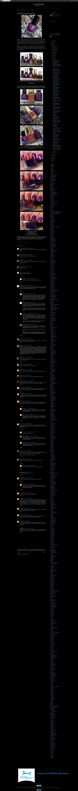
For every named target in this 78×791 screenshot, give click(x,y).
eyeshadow (52, 340)
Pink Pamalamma (26, 436)
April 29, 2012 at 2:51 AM (26, 514)
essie (51, 331)
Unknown (21, 477)
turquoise (51, 725)
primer (51, 609)
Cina (51, 264)
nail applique (52, 529)
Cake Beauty (52, 245)
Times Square (52, 711)
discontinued (52, 312)
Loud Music (52, 481)
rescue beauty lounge (54, 632)
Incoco (51, 418)
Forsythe (51, 358)
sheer (51, 658)
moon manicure (53, 521)
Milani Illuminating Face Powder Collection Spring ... (56, 104)
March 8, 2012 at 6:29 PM (31, 408)
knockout (51, 442)
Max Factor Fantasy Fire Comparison (26, 13)
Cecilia (21, 387)
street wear (52, 689)
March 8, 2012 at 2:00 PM (31, 293)
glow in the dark (53, 383)
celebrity (51, 251)
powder (51, 601)
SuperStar (52, 698)
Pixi (51, 597)
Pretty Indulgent (53, 605)
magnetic (51, 489)
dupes (51, 321)
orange (51, 569)
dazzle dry (52, 298)
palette (51, 579)
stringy (51, 690)
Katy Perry (52, 438)
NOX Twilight (52, 556)
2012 (52, 45)
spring (51, 682)
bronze (51, 232)
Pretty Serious (52, 606)
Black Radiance (53, 214)
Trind (51, 722)
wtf (50, 753)
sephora (51, 654)
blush (51, 219)
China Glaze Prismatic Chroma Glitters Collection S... (56, 118)
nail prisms (52, 534)
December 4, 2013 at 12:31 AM (30, 465)
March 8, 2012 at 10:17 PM (26, 423)
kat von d (52, 437)
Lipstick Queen (52, 476)
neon (51, 543)
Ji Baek (51, 432)
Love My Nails (52, 482)
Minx (51, 513)
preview (51, 607)
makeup (51, 491)
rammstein (52, 620)
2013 (52, 43)
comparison (52, 278)
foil (50, 357)
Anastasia (52, 171)
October (54, 49)
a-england (52, 165)
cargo (51, 249)
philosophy (52, 589)
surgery (51, 699)
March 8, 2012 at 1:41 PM (27, 266)
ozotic (51, 578)
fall (50, 347)
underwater (52, 730)
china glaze (52, 260)
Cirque (51, 267)
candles (51, 247)
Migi (51, 509)
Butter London (52, 241)
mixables (51, 517)
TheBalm (51, 709)
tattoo (51, 702)
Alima (51, 169)
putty (51, 615)
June (53, 55)
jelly (51, 427)
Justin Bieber (52, 436)
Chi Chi (51, 259)
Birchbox (51, 207)
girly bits (51, 374)
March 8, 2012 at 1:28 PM (31, 248)
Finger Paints (52, 353)
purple (51, 614)
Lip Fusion (52, 467)
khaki (51, 440)
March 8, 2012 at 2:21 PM (31, 313)
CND (51, 272)
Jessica (51, 429)
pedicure (51, 585)
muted (51, 525)
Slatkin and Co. (53, 664)
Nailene (51, 535)
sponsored (52, 680)
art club (51, 178)
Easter (51, 325)
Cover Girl (52, 289)
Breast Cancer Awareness (54, 227)
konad (51, 445)
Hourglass (52, 415)
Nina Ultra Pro (52, 549)
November (54, 47)
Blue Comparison (55, 68)
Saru (23, 414)
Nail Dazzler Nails (23, 248)
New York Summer (53, 544)
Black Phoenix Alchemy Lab (55, 211)
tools (51, 718)
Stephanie (21, 369)
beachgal (21, 345)
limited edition (52, 464)
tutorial (51, 726)
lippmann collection (53, 473)
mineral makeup (53, 512)
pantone (51, 580)
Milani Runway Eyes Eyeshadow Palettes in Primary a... (56, 98)
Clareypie (21, 254)
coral (51, 286)
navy (51, 542)
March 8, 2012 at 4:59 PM (28, 393)
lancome (51, 454)
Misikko (51, 516)
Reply (21, 251)
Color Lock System (53, 277)
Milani (51, 511)
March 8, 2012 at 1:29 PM (27, 254)
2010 (52, 155)
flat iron (51, 356)
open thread (52, 566)
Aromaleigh (52, 176)
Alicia (21, 514)
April (53, 58)
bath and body (52, 192)
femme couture (52, 351)
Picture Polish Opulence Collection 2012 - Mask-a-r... (56, 65)
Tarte (51, 700)
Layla (51, 460)
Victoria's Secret (53, 739)
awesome (52, 183)
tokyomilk (52, 713)
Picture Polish (52, 592)
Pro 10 (51, 610)
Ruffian (51, 640)
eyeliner (51, 339)
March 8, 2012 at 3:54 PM (27, 364)
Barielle (51, 189)
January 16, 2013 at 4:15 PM (29, 414)
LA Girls (51, 453)
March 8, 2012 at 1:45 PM (25, 272)
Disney (51, 313)
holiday (51, 409)
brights (51, 229)
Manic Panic (52, 494)
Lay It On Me (52, 458)
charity (51, 255)
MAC (51, 486)
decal (51, 300)
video (51, 740)
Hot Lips (51, 413)
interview (51, 424)
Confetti (51, 281)
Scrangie (39, 4)
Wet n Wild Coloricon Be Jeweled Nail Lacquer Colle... (56, 108)
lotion (51, 480)
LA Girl (51, 451)
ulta (51, 729)
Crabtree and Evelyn (53, 290)
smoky (51, 667)
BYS (51, 242)
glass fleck (52, 378)
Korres (51, 446)
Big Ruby (51, 205)
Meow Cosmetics (53, 507)
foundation (52, 360)
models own (52, 518)
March (54, 59)
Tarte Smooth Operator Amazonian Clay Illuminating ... (56, 88)
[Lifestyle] (39, 790)
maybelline (52, 504)
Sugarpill (51, 694)
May (53, 56)
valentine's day (52, 734)
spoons (51, 681)
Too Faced (52, 717)
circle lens (52, 265)
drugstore (52, 318)
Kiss (51, 441)
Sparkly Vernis (25, 324)
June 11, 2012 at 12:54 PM (28, 528)
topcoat (51, 720)
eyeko (51, 338)
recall (51, 624)
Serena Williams (53, 656)
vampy (51, 735)
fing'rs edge (52, 352)
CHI (51, 258)
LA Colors (52, 450)
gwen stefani (52, 392)
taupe (51, 703)
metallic (51, 508)
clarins (51, 269)
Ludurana (51, 485)
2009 (52, 157)
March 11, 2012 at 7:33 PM (27, 498)
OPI (51, 567)
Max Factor (52, 503)
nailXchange (22, 285)
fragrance (52, 361)
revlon (51, 636)
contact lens (52, 282)
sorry (51, 671)
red (50, 625)
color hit (51, 276)
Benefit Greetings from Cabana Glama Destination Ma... (56, 94)
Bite (51, 209)
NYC (51, 560)
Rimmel (51, 638)
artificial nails (52, 180)
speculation (52, 677)
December (54, 46)
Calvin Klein (52, 246)
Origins (51, 571)
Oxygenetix (52, 576)
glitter (51, 379)
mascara (51, 495)
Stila (51, 687)
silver (51, 659)
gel (50, 373)
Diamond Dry (52, 309)
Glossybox (52, 382)
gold (51, 384)
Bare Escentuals (53, 188)
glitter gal (51, 380)
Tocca (51, 712)
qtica (51, 616)
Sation (51, 646)
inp (50, 422)
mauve (51, 500)
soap (51, 668)
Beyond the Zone (53, 203)
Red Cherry (52, 628)
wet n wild (52, 748)
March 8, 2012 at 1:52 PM (28, 285)
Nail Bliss (52, 531)
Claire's (51, 268)
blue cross (52, 218)
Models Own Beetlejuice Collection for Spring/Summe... (56, 62)
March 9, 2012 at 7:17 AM (28, 472)
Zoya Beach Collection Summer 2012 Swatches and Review (56, 80)
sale (51, 642)
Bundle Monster (53, 238)
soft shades (52, 669)
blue (51, 216)
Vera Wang (52, 738)
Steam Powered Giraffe (54, 686)
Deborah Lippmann (53, 299)
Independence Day (53, 419)
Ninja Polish (52, 551)
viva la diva (52, 744)
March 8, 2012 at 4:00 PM (28, 369)
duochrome (52, 320)
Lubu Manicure (52, 484)
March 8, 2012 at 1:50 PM (31, 278)
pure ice (51, 611)
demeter (51, 303)
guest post (52, 391)
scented (51, 650)
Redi (51, 629)
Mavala (51, 502)
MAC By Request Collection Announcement (55, 125)
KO (51, 444)
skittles (51, 663)
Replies (22, 276)
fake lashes (52, 344)
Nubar (51, 557)
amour (51, 170)
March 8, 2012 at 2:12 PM (31, 302)
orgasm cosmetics (53, 570)
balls (51, 187)
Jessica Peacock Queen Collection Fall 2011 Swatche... (56, 111)
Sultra (51, 695)
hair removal (52, 398)
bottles (51, 224)
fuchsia (51, 369)
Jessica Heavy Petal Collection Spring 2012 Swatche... (56, 139)
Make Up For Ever (53, 490)
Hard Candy (52, 402)
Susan (24, 465)
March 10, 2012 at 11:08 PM (32, 442)
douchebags (52, 317)
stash (51, 685)
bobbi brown (52, 220)
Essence (51, 330)
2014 (52, 42)
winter (51, 751)
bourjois (51, 225)
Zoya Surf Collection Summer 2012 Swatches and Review (56, 77)
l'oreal (51, 449)
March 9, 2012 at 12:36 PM (31, 484)
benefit (51, 198)
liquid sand (52, 477)
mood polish (52, 520)
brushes (51, 237)
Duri (51, 322)
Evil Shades (52, 335)
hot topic (51, 414)
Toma (51, 716)
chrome (51, 263)
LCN (51, 462)
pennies (51, 587)
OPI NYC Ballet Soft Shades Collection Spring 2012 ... (55, 84)
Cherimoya (52, 256)
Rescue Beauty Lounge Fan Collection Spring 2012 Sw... (56, 121)
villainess (52, 742)
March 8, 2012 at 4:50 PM (26, 387)
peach (51, 584)
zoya (51, 757)
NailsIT (21, 357)
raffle (51, 619)
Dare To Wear (52, 296)
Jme (20, 375)
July (53, 53)
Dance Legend (52, 295)
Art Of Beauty (52, 179)
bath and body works (53, 193)
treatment (52, 721)
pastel (51, 583)
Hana (51, 401)
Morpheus (52, 522)
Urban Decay (52, 733)
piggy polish (52, 593)
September (54, 50)
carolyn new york (53, 250)
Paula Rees (22, 393)
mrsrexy (21, 266)
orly (51, 574)
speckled (51, 676)
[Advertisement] (39, 764)
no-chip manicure (53, 552)
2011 (52, 154)
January (54, 152)
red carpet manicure (53, 627)
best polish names (53, 201)
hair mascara (52, 397)
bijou (51, 206)
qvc (51, 618)
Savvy (51, 647)
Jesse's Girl (52, 428)
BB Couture (52, 194)
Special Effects (53, 673)
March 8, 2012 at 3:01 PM (32, 324)
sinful (51, 660)
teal (51, 704)
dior (51, 311)
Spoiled (51, 678)
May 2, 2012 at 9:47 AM (26, 521)
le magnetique (52, 463)
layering (51, 459)
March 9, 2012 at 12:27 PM (27, 477)
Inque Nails (52, 423)
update (51, 731)
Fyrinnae (51, 371)
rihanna (51, 637)
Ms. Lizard (21, 339)
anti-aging (52, 174)
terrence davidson (53, 707)
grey (51, 389)
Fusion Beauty (52, 370)
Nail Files (52, 533)
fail (50, 343)
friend (51, 366)
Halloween (52, 400)
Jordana (51, 433)
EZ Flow (51, 342)
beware (51, 202)
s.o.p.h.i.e (52, 641)
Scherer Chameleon (53, 651)
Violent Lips (52, 743)
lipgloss (51, 472)
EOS (51, 329)
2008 (52, 158)
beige (51, 196)
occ (51, 565)
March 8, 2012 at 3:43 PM (27, 357)
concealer (52, 280)
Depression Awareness (54, 304)
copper (51, 285)
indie (51, 420)
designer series (52, 307)
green (51, 388)
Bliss (51, 215)
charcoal (51, 254)
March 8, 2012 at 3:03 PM (27, 345)
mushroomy (52, 524)
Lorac (51, 478)
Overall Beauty (52, 575)
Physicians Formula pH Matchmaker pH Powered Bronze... (56, 135)
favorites (51, 349)
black (51, 210)
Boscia (51, 223)
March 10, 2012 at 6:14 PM (33, 436)
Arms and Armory (53, 175)
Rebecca (21, 364)
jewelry (51, 431)
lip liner (51, 468)
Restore (51, 633)
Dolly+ (51, 316)
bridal (51, 228)
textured (51, 708)
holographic (52, 410)
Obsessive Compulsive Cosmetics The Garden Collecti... (56, 131)
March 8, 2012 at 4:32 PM (26, 375)
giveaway (52, 375)
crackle (51, 291)
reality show (52, 623)
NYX (51, 561)
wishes (51, 752)
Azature (51, 184)
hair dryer (52, 396)
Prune (21, 423)
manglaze (52, 493)
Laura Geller (52, 455)
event (51, 334)
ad (50, 167)
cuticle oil (52, 294)
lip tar (51, 471)
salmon (51, 645)
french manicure (53, 365)
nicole (51, 548)
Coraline (51, 287)
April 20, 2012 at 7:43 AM (27, 508)
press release (52, 602)
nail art (51, 530)
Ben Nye (51, 197)
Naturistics (52, 540)
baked (51, 185)
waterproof (52, 747)
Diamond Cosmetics (53, 308)
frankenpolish (52, 362)
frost (51, 367)
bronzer (51, 233)
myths (51, 526)
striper (51, 691)
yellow (51, 756)
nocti (51, 553)
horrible (51, 411)
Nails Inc (51, 538)
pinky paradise (52, 596)
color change (52, 273)
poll (51, 598)
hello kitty (52, 405)
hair (51, 393)
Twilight (51, 727)
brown (51, 234)
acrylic (51, 166)
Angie (21, 521)
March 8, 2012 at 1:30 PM (27, 260)
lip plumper (52, 469)
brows (51, 236)
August (54, 52)
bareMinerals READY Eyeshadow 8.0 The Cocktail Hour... (56, 73)
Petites (51, 588)
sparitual (51, 672)
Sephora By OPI (53, 655)
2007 (52, 160)
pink (51, 594)
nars (51, 539)
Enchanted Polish (53, 327)
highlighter (52, 406)
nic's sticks (52, 547)
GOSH (51, 387)
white (51, 749)
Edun (51, 326)
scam (51, 649)
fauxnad (51, 348)
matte (51, 499)
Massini (51, 498)
